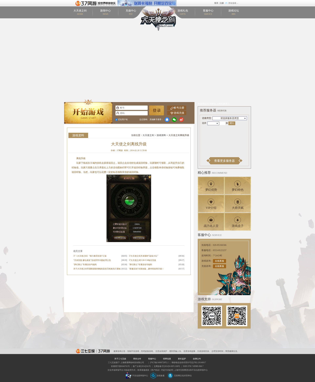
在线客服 (219, 261)
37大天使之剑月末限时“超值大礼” (143, 256)
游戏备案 (161, 375)
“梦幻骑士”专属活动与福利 (85, 264)
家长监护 (182, 359)
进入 (232, 123)
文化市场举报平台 (115, 370)
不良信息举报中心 (140, 375)
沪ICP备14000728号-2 (159, 362)
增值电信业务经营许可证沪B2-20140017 (188, 362)
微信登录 (174, 119)
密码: (117, 113)
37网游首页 (96, 3)
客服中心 (208, 12)
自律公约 (197, 359)
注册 (222, 3)
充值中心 (131, 12)
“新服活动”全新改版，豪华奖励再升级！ (146, 269)
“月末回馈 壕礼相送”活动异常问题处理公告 (92, 260)
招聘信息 (167, 359)
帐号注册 (179, 107)
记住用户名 (123, 119)
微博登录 (181, 119)
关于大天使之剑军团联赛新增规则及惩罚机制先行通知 (97, 269)
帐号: (117, 108)
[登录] (156, 110)
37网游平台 (93, 351)
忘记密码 (143, 119)
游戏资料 (78, 135)
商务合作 (137, 359)
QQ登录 (167, 119)
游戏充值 (179, 112)
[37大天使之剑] (157, 19)
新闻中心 (105, 12)
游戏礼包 (183, 12)
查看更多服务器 (224, 160)
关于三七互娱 (120, 359)
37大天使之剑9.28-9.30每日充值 (142, 260)
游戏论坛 (233, 12)
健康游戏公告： (120, 351)
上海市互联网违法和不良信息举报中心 (191, 370)
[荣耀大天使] (147, 1)
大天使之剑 (80, 12)
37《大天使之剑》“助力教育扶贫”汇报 (89, 256)
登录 (216, 3)
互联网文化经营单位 (183, 375)
